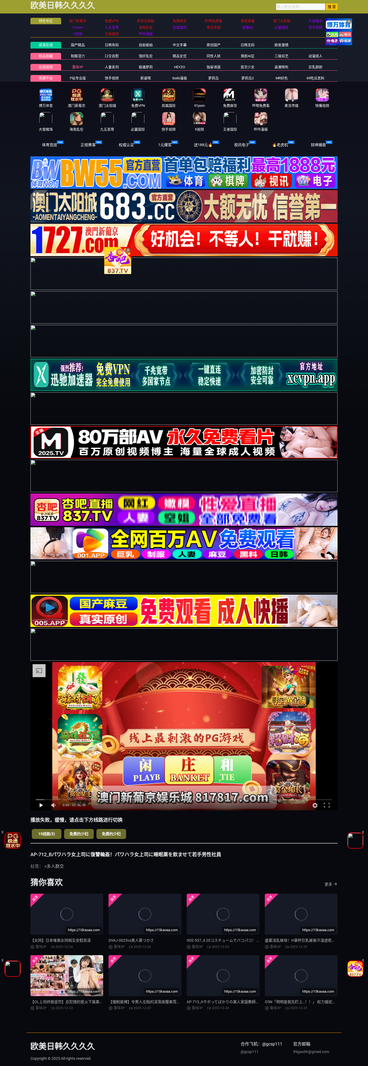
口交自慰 (112, 56)
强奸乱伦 (146, 56)
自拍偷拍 (146, 45)
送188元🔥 (203, 145)
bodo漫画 (179, 78)
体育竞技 (49, 145)
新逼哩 (145, 78)
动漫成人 (315, 56)
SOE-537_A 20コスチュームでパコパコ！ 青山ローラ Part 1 (236, 940)
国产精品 (78, 45)
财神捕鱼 (318, 145)
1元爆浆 (165, 145)
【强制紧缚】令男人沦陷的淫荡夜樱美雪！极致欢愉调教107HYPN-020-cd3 (171, 1002)
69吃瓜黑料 (315, 78)
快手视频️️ (112, 78)
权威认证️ (126, 145)
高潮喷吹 (282, 67)
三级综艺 (282, 56)
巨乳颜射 (315, 67)
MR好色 (282, 78)
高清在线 (46, 45)
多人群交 (55, 866)
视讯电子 (241, 145)
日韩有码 (112, 45)
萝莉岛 (213, 78)
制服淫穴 (78, 56)
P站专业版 (78, 78)
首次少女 (248, 67)
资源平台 (46, 78)
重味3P (77, 67)
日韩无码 (248, 45)
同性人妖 (214, 56)
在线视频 (46, 67)
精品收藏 (46, 56)
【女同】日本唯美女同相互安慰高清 (60, 940)
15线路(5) (46, 834)
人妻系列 (112, 67)
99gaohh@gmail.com (311, 1052)
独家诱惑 (214, 67)
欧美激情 (282, 45)
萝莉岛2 (247, 78)
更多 (328, 884)
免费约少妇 (79, 834)
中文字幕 (180, 45)
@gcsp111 (250, 1052)
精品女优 (180, 56)
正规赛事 (88, 145)
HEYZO (179, 67)
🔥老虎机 (280, 145)
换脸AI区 (248, 56)
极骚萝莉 (146, 67)
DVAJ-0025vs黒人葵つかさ (131, 940)
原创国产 (214, 45)
